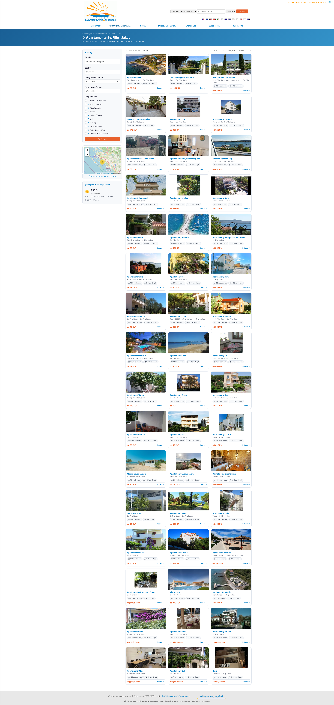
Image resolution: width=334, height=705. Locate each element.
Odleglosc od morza (94, 77)
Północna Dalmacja (100, 34)
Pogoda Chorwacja (167, 26)
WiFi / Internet (96, 104)
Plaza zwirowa (96, 126)
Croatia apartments (156, 701)
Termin (88, 57)
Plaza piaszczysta (97, 130)
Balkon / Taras (96, 115)
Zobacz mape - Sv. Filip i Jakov (103, 176)
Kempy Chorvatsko (171, 701)
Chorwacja (96, 26)
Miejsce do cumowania (99, 133)
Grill (91, 119)
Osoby (88, 68)
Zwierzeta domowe (98, 101)
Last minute (191, 26)
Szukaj (243, 11)
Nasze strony (144, 701)
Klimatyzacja (95, 108)
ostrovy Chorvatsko (203, 701)
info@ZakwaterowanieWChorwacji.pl (175, 696)
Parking (93, 122)
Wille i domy (214, 26)
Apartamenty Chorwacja (119, 26)
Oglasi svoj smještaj (213, 696)
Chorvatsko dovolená (187, 701)
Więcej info (238, 26)
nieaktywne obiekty (131, 701)
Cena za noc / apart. (93, 87)
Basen (92, 111)
